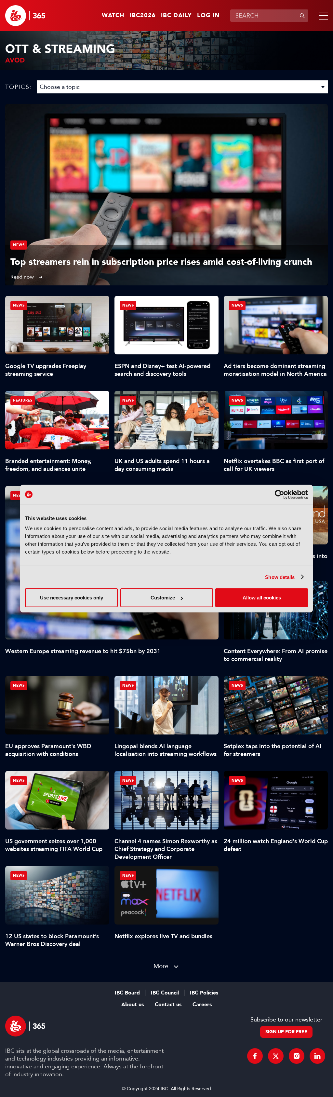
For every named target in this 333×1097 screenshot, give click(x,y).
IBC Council (165, 992)
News (18, 244)
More (160, 966)
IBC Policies (204, 992)
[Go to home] (25, 15)
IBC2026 (143, 15)
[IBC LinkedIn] (317, 1056)
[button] (322, 16)
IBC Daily (176, 15)
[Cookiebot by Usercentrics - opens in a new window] (279, 494)
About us (132, 1004)
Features (22, 400)
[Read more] (166, 194)
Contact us (168, 1004)
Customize (163, 597)
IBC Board (127, 992)
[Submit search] (302, 15)
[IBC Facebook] (255, 1056)
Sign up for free (286, 1032)
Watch (113, 15)
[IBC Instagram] (296, 1056)
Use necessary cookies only (71, 597)
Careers (202, 1004)
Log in (208, 15)
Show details (280, 577)
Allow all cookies (262, 597)
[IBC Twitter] (276, 1056)
